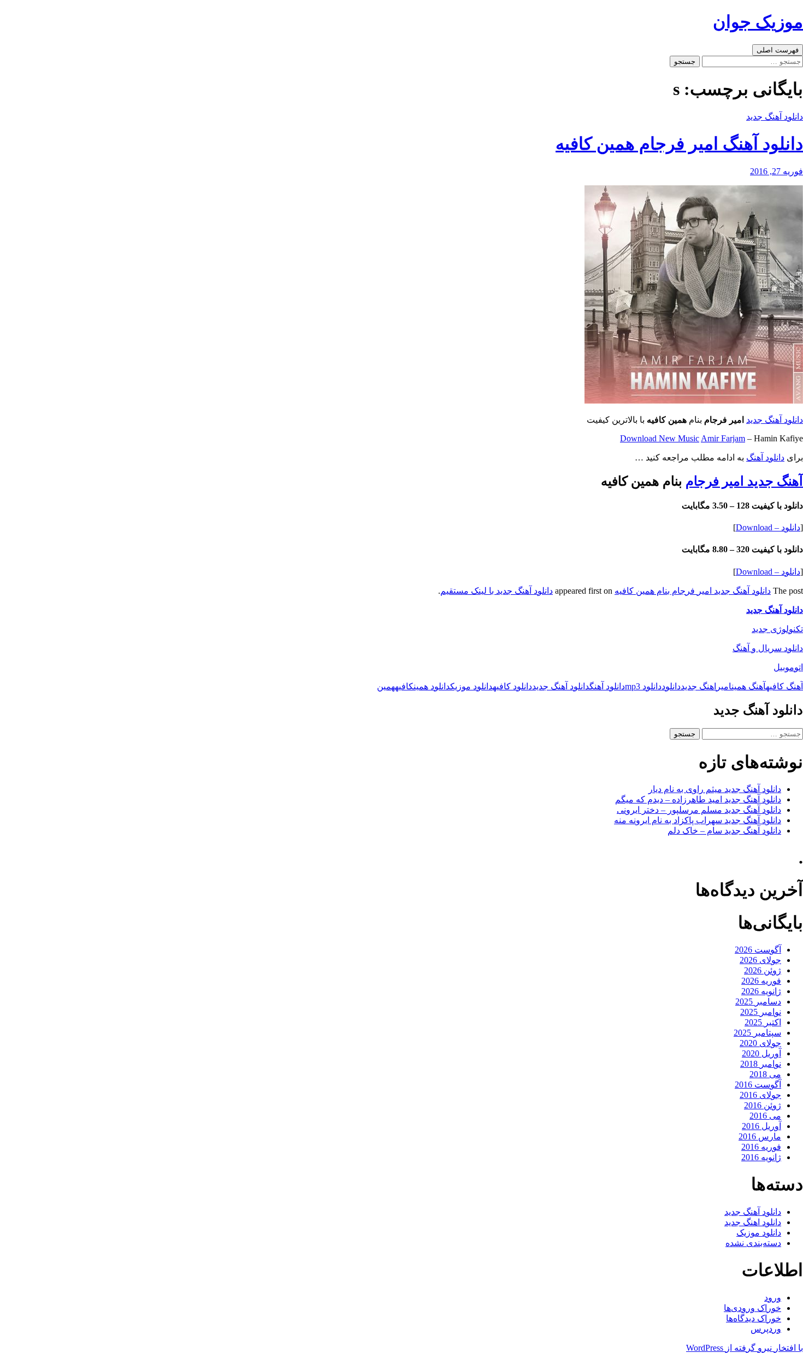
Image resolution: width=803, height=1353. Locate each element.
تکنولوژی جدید (777, 629)
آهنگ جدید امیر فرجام (744, 481)
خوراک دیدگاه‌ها (753, 1318)
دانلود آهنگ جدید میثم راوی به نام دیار (714, 789)
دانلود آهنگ (765, 457)
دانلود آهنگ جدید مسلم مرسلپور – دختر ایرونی (699, 809)
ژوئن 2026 (762, 970)
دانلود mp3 (643, 686)
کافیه (404, 686)
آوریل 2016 (761, 1126)
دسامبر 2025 (758, 1001)
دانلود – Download (768, 527)
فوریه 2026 (761, 980)
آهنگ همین (748, 686)
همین (386, 686)
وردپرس (766, 1328)
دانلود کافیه (512, 686)
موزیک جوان (758, 22)
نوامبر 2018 (760, 1063)
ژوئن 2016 (762, 1105)
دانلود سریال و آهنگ (768, 648)
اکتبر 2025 (763, 1022)
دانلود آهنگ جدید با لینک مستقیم (496, 590)
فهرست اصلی (778, 50)
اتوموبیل (788, 667)
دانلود (671, 686)
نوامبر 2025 (760, 1012)
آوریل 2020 (761, 1053)
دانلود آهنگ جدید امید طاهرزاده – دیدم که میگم (698, 799)
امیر (723, 686)
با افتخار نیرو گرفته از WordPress (744, 1347)
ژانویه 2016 (761, 1157)
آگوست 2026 (758, 949)
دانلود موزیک (471, 686)
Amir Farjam (723, 438)
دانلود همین (432, 686)
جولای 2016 (760, 1095)
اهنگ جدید (698, 686)
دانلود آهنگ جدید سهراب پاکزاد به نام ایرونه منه (697, 820)
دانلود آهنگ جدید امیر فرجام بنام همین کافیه (693, 590)
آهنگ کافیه (784, 686)
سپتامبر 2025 (757, 1032)
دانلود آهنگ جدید (774, 116)
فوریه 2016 (761, 1146)
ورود (772, 1297)
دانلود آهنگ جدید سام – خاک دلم (724, 830)
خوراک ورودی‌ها (752, 1308)
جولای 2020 (760, 1043)
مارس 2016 (760, 1136)
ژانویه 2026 (761, 991)
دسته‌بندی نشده (753, 1243)
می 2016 (765, 1115)
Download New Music (659, 438)
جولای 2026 (760, 960)
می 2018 (765, 1074)
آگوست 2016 (758, 1084)
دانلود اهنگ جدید (752, 1222)
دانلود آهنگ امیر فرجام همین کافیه (679, 143)
